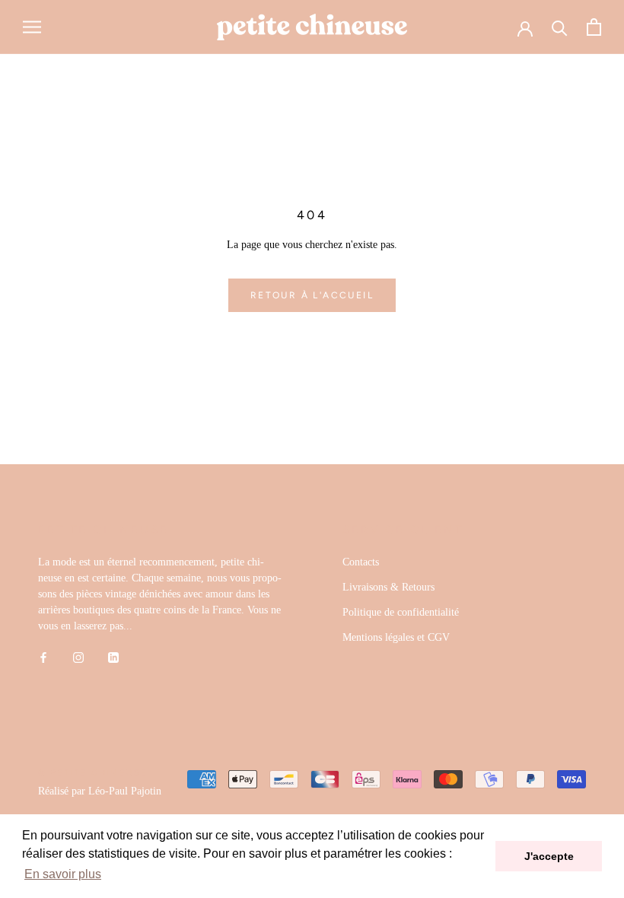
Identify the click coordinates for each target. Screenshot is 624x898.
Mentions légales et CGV (396, 637)
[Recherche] (560, 27)
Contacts (360, 562)
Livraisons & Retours (388, 587)
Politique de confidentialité (400, 612)
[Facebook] (43, 657)
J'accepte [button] (549, 856)
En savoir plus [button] (62, 874)
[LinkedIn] (113, 657)
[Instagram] (78, 657)
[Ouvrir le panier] (594, 27)
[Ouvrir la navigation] (32, 27)
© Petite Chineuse (93, 773)
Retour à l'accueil (312, 295)
